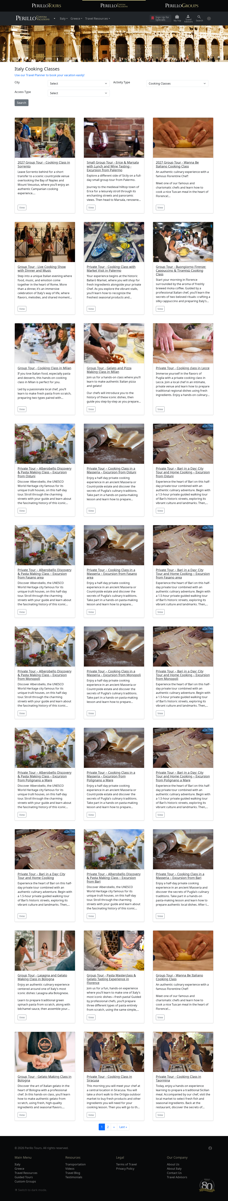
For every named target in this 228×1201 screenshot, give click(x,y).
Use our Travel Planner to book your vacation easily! (49, 75)
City (17, 82)
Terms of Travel (126, 1164)
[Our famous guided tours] (46, 6)
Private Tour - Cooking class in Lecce (182, 368)
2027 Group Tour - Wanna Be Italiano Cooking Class (177, 164)
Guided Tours (24, 1177)
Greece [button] (75, 18)
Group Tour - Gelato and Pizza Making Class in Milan (109, 370)
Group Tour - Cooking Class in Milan (44, 368)
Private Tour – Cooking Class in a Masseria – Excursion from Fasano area (112, 573)
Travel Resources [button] (96, 18)
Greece (19, 1169)
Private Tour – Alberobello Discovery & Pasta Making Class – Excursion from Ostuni (44, 472)
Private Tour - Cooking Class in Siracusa (109, 1078)
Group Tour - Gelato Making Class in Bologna (44, 1078)
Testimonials (73, 1177)
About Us (173, 1164)
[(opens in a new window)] (210, 1148)
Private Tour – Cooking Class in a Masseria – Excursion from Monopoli (114, 673)
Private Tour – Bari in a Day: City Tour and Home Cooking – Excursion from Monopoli (183, 675)
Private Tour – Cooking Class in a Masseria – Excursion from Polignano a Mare (111, 776)
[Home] (33, 18)
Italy (17, 1164)
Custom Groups (25, 1181)
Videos (69, 1169)
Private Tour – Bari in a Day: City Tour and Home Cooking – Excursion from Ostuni (183, 472)
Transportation (75, 1164)
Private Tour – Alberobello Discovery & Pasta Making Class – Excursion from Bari (114, 877)
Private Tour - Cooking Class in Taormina (178, 1078)
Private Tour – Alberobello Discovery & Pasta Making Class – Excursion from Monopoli (44, 675)
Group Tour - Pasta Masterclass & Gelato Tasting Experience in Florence (111, 979)
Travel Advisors (177, 1177)
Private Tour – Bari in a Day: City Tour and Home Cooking (41, 876)
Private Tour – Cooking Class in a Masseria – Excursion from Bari (180, 876)
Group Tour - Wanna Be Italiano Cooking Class (179, 977)
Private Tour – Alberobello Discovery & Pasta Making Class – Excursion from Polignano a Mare (44, 776)
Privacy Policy (125, 1169)
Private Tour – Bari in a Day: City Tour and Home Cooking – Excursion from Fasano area (183, 573)
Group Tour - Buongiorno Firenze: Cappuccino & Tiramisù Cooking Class (181, 270)
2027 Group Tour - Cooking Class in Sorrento (44, 164)
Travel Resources (26, 1173)
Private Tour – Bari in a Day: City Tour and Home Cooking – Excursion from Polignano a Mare (183, 776)
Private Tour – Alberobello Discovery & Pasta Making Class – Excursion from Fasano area (44, 573)
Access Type (23, 92)
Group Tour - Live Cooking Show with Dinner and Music (42, 268)
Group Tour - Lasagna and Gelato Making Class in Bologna (42, 977)
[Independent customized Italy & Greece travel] (114, 6)
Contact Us (174, 1173)
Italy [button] (63, 18)
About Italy (174, 1169)
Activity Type (121, 82)
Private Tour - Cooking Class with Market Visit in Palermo (111, 268)
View (22, 207)
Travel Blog (72, 1173)
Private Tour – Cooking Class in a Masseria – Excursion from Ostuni (111, 470)
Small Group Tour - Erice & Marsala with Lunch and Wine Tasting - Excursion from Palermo (113, 166)
